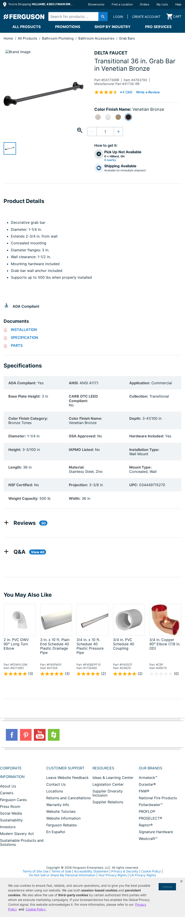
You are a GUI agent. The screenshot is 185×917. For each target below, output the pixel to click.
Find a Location (122, 4)
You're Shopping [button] (40, 4)
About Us (8, 786)
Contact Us (56, 784)
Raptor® (146, 825)
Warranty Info (57, 804)
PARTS (17, 345)
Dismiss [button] (167, 887)
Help (178, 4)
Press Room (10, 806)
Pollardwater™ (151, 804)
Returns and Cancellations (68, 798)
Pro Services (158, 26)
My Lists (162, 4)
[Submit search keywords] (103, 16)
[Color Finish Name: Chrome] (108, 117)
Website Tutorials (61, 811)
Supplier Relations (107, 802)
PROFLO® (147, 811)
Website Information (63, 818)
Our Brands (150, 768)
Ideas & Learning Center (112, 777)
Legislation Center (108, 784)
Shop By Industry (113, 26)
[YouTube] (40, 735)
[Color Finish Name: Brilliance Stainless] (98, 117)
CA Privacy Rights (143, 875)
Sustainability (11, 820)
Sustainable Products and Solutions (22, 842)
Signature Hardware (156, 832)
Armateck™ (148, 777)
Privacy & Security (124, 871)
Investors (8, 827)
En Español (55, 832)
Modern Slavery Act (17, 833)
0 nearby (110, 160)
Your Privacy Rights (112, 875)
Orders (144, 4)
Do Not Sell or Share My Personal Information (62, 875)
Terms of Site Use (36, 871)
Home (8, 38)
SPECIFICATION (24, 337)
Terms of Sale (61, 871)
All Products (26, 26)
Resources (103, 768)
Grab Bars (127, 38)
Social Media (11, 813)
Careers (6, 793)
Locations (54, 791)
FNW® (144, 791)
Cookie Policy (151, 871)
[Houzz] (54, 735)
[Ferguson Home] (24, 16)
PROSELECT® (150, 818)
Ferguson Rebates (61, 825)
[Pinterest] (26, 735)
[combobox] (76, 16)
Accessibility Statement (91, 871)
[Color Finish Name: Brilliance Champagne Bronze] (118, 117)
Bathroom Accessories (96, 38)
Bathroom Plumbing (58, 38)
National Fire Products (158, 798)
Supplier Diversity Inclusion (107, 793)
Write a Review (148, 92)
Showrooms (96, 4)
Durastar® (147, 784)
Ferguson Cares (13, 799)
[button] (181, 881)
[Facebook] (12, 735)
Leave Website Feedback (67, 778)
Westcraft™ (148, 838)
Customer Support (65, 768)
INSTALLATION (24, 329)
